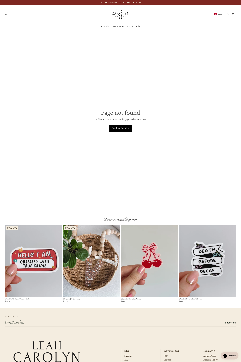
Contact (167, 360)
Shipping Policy (210, 360)
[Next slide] (58, 261)
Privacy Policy (209, 356)
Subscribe (230, 322)
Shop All (128, 356)
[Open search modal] (6, 14)
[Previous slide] (9, 261)
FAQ (126, 360)
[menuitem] (105, 26)
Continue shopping (120, 128)
